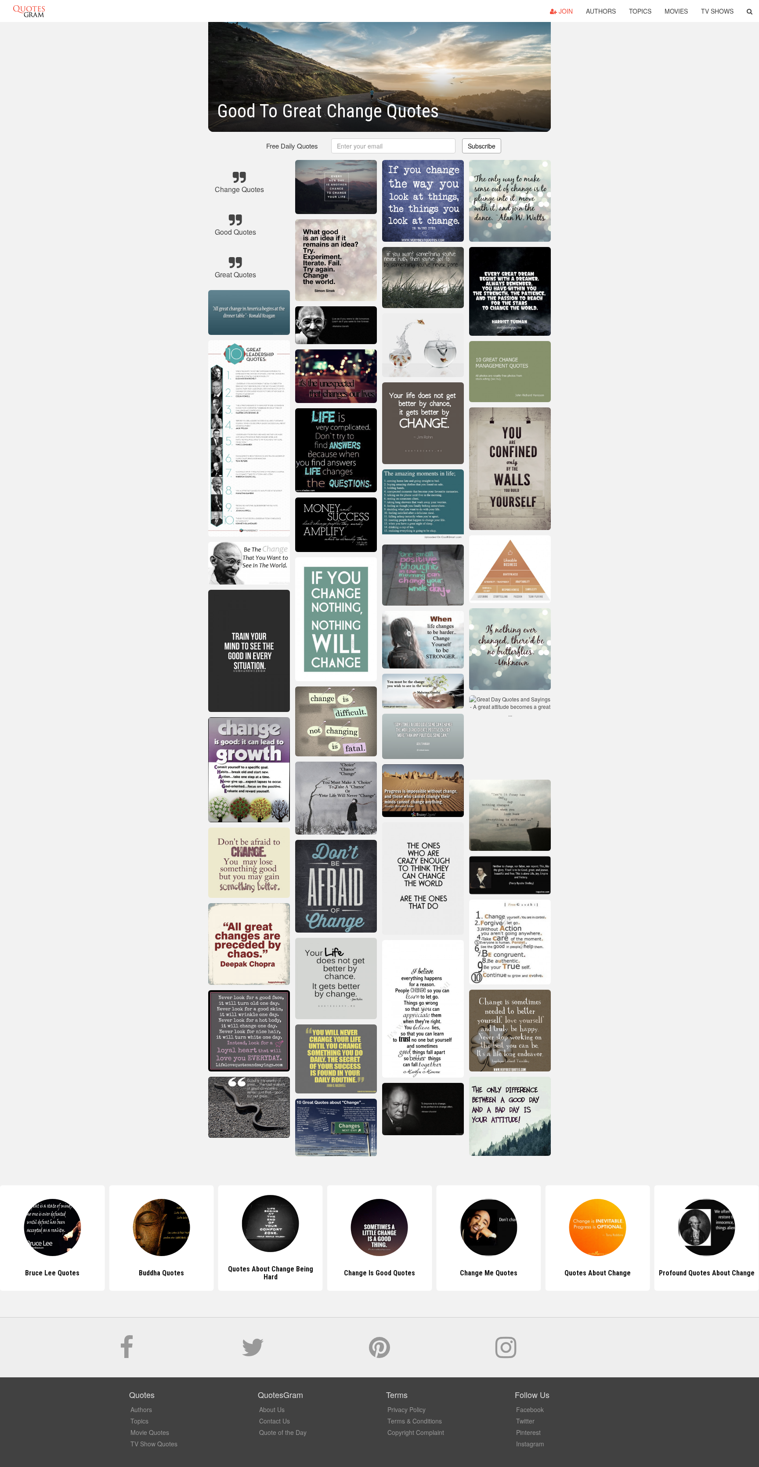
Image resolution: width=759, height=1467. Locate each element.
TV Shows (717, 11)
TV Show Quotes (153, 1443)
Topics (640, 11)
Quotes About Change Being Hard (161, 1273)
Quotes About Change (488, 1273)
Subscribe (481, 146)
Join (565, 11)
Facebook (530, 1409)
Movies (676, 11)
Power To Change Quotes (706, 1273)
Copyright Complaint (415, 1432)
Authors (601, 11)
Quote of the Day (283, 1432)
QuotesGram (29, 11)
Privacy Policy (406, 1409)
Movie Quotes (149, 1432)
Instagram (530, 1443)
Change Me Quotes (379, 1273)
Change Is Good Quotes (270, 1273)
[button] (749, 11)
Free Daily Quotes (292, 145)
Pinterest (528, 1432)
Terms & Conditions (414, 1420)
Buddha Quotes (52, 1273)
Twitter (525, 1420)
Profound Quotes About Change (598, 1273)
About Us (272, 1409)
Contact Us (274, 1420)
